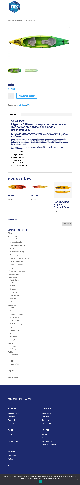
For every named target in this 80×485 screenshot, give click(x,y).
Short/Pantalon (15, 340)
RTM (28, 105)
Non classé (12, 346)
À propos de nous (14, 413)
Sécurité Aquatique (16, 264)
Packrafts (13, 299)
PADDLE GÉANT (15, 364)
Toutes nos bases (14, 466)
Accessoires (12, 236)
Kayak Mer (13, 289)
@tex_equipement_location (19, 399)
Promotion (11, 374)
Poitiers (11, 459)
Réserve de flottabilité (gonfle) (20, 258)
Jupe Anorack (14, 330)
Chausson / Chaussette (17, 314)
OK (41, 482)
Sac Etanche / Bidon (16, 261)
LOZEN (12, 361)
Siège (12, 268)
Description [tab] (14, 114)
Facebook (11, 420)
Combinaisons (47, 441)
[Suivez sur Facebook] (9, 394)
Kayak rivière (46, 423)
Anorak (12, 308)
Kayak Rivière (14, 295)
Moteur (10, 343)
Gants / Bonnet (14, 320)
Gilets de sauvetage (16, 324)
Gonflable (13, 286)
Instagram (11, 417)
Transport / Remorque (17, 271)
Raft (11, 302)
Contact (11, 423)
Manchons (13, 337)
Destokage (13, 349)
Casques (45, 438)
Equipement (12, 305)
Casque (12, 311)
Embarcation (18, 20)
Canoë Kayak (46, 413)
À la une (10, 233)
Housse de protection (17, 255)
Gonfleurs (13, 248)
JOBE (11, 358)
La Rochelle (12, 455)
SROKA (12, 367)
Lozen (10, 438)
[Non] (77, 479)
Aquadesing (14, 354)
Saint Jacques (13, 377)
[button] (69, 27)
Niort (10, 462)
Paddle (10, 352)
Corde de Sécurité (16, 242)
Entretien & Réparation (17, 245)
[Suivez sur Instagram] (14, 394)
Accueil (10, 20)
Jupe (11, 327)
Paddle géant (13, 441)
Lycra (11, 333)
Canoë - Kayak (27, 20)
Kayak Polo (13, 292)
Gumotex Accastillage (17, 252)
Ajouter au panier (27, 96)
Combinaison (14, 317)
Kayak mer (45, 420)
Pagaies (11, 371)
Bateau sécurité (13, 274)
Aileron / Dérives (15, 239)
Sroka (10, 434)
